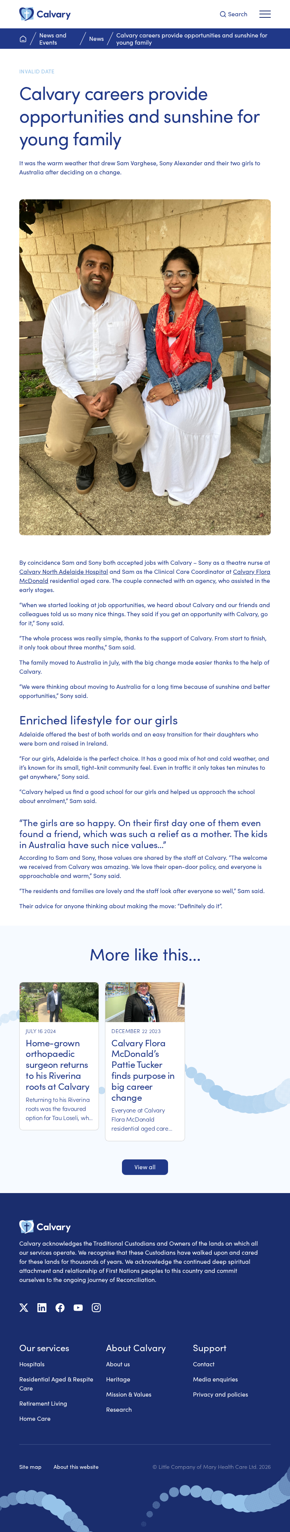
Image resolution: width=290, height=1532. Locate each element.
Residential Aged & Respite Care (56, 1383)
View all (145, 1167)
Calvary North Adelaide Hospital (63, 571)
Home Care (35, 1418)
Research (119, 1409)
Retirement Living (43, 1403)
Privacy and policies (220, 1394)
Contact (203, 1364)
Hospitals (32, 1364)
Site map (30, 1466)
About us (118, 1364)
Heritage (118, 1379)
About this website (76, 1466)
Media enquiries (215, 1379)
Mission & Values (128, 1394)
